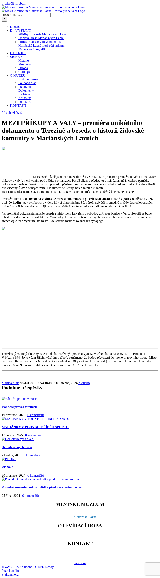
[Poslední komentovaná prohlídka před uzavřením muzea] (40, 479)
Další (19, 112)
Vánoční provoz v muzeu (19, 407)
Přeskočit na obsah (14, 3)
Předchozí (8, 112)
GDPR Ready (44, 567)
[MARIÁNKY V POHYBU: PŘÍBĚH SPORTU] (35, 419)
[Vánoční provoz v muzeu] (20, 399)
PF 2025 (7, 467)
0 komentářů (36, 415)
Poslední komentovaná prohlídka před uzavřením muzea (42, 487)
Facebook (80, 563)
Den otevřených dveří (17, 447)
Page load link (11, 570)
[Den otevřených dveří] (18, 439)
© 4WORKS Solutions (17, 567)
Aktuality (84, 383)
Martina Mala (10, 383)
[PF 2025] (9, 459)
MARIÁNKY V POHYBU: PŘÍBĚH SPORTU (35, 427)
